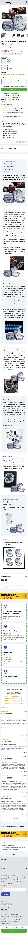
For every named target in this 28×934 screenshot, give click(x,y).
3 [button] (14, 818)
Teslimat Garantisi (7, 104)
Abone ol (6, 894)
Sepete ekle (14, 931)
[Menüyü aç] (2, 2)
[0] (25, 3)
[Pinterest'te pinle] (20, 142)
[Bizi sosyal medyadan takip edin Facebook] (2, 904)
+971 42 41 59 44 (18, 919)
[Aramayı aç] (22, 2)
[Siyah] (9, 60)
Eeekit (12, 44)
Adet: (2, 77)
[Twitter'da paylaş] (23, 142)
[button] (4, 47)
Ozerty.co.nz (4, 877)
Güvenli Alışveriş (7, 129)
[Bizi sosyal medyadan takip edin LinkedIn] (11, 904)
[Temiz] (4, 60)
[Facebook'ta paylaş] (17, 142)
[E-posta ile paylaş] (26, 142)
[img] (4, 711)
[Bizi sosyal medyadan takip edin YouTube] (8, 904)
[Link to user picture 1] (4, 730)
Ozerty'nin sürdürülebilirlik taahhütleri (13, 121)
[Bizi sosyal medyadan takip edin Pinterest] (5, 904)
